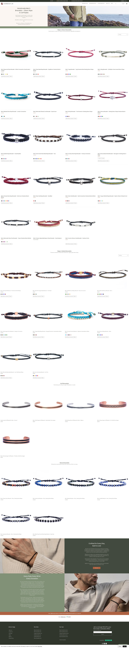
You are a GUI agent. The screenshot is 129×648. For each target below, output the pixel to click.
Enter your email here (97, 630)
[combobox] (123, 35)
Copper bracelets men (38, 633)
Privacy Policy (40, 646)
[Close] (127, 646)
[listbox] (123, 1)
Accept (125, 646)
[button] (123, 1)
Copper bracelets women (64, 633)
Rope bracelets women (63, 630)
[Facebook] (104, 643)
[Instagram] (102, 643)
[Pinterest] (106, 643)
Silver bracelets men (37, 631)
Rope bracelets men (37, 630)
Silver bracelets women (63, 631)
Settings (120, 646)
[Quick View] (16, 53)
